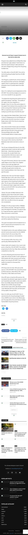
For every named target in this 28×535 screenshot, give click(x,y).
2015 (6, 324)
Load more (13, 409)
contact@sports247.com (17, 468)
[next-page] (5, 372)
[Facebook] (7, 38)
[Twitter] (10, 38)
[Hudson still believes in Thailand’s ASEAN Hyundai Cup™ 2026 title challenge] (7, 442)
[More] (19, 330)
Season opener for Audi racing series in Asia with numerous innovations (21, 341)
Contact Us (17, 530)
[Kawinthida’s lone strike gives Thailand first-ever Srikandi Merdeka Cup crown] (21, 442)
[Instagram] (12, 472)
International (7, 8)
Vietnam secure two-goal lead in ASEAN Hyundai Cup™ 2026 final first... (20, 434)
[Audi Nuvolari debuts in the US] (5, 359)
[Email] (17, 38)
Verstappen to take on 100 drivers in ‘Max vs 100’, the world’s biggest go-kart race (17, 353)
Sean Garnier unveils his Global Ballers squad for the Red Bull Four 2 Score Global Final (17, 366)
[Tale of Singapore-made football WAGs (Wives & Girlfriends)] (4, 490)
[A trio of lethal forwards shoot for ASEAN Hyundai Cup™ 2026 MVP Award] (5, 390)
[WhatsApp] (14, 38)
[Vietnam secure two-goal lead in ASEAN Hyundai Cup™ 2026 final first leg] (21, 427)
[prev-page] (2, 372)
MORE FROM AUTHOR (18, 347)
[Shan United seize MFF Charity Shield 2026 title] (5, 397)
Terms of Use (11, 530)
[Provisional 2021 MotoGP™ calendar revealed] (5, 497)
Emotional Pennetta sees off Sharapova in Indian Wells (7, 341)
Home (2, 8)
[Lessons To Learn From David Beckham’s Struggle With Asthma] (5, 483)
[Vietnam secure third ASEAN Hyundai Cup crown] (5, 384)
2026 (3, 361)
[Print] (20, 38)
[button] (2, 4)
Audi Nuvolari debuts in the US (17, 358)
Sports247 (12, 533)
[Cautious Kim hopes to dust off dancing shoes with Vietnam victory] (5, 404)
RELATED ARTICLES (6, 347)
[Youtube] (19, 472)
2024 (3, 354)
